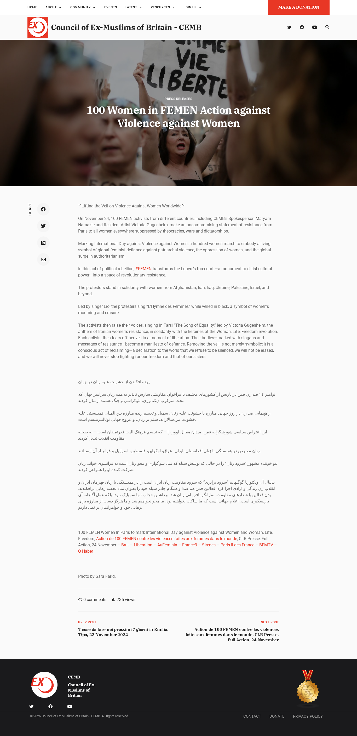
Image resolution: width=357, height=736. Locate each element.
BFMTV (266, 544)
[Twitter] (289, 27)
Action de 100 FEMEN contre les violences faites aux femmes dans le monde (166, 538)
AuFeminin (167, 544)
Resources (160, 7)
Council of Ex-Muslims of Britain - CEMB (126, 27)
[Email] (43, 259)
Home (32, 7)
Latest (131, 7)
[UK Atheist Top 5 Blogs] (308, 689)
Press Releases (178, 99)
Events (110, 7)
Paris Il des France (237, 544)
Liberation (143, 544)
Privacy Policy (308, 716)
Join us (190, 7)
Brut (125, 544)
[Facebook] (302, 27)
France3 (189, 544)
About (50, 7)
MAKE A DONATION (298, 7)
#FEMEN (143, 268)
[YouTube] (314, 27)
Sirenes (209, 544)
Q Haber (85, 551)
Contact (252, 716)
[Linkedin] (43, 242)
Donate (277, 716)
